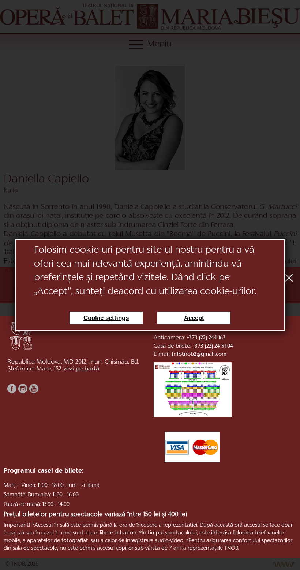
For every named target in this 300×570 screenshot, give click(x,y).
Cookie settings (106, 317)
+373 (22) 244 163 (206, 338)
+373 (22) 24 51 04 (213, 346)
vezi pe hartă (81, 369)
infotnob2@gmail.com (199, 354)
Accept (194, 317)
